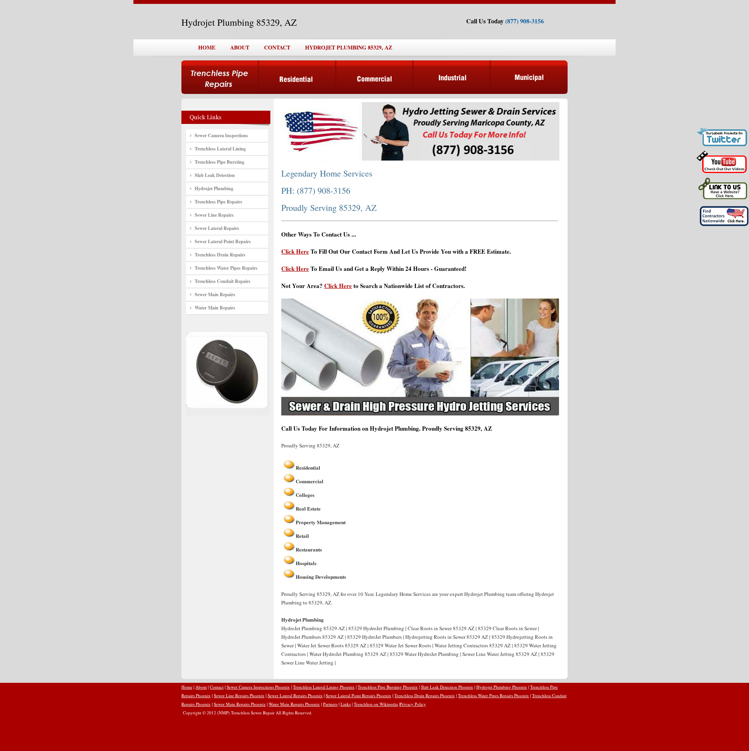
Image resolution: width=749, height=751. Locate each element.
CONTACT (277, 47)
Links (346, 704)
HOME (206, 47)
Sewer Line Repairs (214, 215)
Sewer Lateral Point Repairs (223, 241)
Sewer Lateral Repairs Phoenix (295, 695)
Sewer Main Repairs (215, 294)
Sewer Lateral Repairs (217, 228)
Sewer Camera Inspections (221, 135)
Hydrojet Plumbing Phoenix (501, 687)
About (201, 687)
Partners (330, 704)
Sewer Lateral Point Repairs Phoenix (358, 695)
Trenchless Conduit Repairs (222, 281)
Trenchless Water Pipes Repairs (226, 268)
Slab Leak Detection (215, 175)
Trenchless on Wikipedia (376, 704)
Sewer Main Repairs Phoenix (240, 704)
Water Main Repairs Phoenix (294, 704)
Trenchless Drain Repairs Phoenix (424, 695)
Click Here (295, 251)
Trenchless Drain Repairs (220, 254)
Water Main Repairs (215, 307)
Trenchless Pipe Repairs (218, 201)
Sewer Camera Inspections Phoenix (258, 687)
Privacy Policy (413, 704)
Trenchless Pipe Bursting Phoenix (388, 687)
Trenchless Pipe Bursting (219, 162)
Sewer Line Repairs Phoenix (239, 695)
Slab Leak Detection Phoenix (447, 687)
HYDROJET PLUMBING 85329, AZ (348, 47)
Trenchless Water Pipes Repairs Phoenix (493, 695)
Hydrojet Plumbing (214, 188)
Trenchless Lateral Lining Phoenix (324, 687)
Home (186, 687)
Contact (217, 687)
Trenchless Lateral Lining (220, 148)
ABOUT (239, 47)
